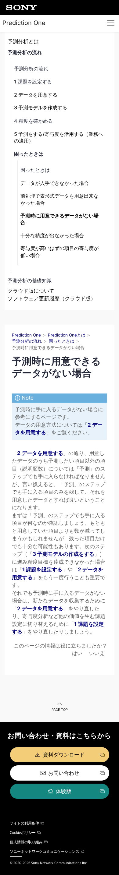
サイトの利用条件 (24, 822)
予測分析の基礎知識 (30, 280)
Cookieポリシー (23, 832)
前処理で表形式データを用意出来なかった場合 (59, 199)
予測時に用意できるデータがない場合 (59, 219)
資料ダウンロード (64, 755)
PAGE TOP (60, 709)
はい (77, 653)
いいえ (97, 653)
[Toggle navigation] (111, 23)
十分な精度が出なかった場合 (52, 235)
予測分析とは (23, 41)
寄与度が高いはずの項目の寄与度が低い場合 (59, 251)
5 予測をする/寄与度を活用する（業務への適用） (58, 137)
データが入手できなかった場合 (54, 183)
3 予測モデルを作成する (40, 107)
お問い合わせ (63, 773)
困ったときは (28, 154)
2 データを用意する (35, 95)
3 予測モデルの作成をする (63, 554)
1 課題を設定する (33, 82)
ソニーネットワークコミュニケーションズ (44, 851)
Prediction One (23, 22)
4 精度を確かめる (33, 121)
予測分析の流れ (25, 52)
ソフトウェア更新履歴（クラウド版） (52, 298)
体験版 (63, 791)
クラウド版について (31, 291)
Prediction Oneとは (66, 335)
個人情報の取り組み (26, 841)
